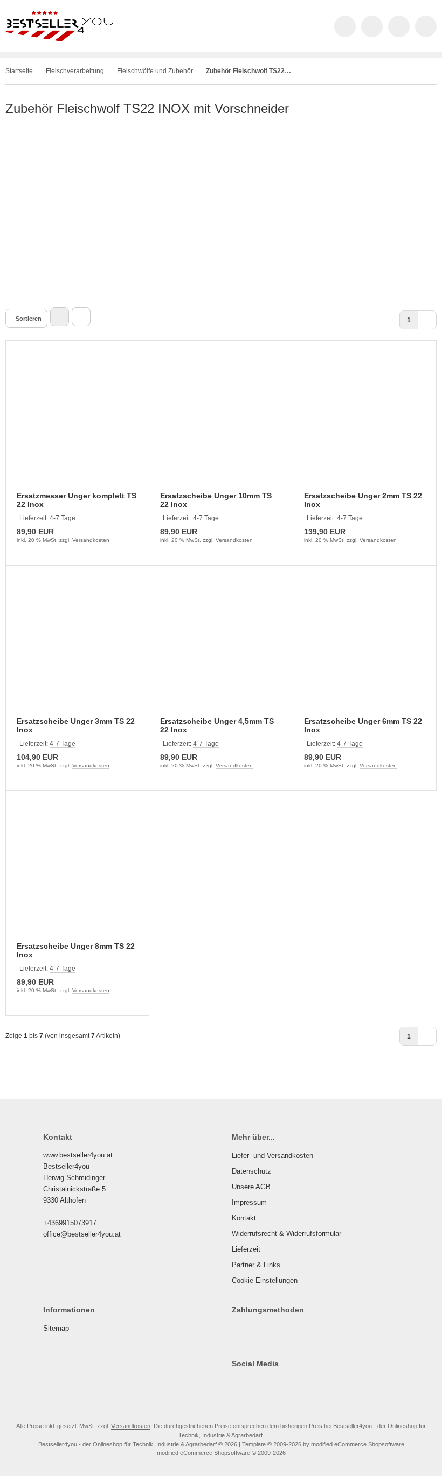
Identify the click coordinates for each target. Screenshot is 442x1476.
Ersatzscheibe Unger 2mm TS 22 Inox (363, 500)
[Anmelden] (372, 26)
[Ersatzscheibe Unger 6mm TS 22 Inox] (364, 647)
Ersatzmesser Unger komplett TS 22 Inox (76, 500)
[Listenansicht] (81, 316)
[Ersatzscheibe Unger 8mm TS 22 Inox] (77, 873)
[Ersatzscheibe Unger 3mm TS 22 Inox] (77, 647)
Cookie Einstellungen (265, 1280)
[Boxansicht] (59, 316)
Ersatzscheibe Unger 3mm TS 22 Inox (76, 725)
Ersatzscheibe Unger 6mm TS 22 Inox (363, 725)
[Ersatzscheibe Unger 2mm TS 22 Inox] (364, 422)
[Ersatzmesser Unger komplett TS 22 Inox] (77, 422)
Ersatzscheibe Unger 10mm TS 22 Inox (216, 500)
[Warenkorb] (399, 26)
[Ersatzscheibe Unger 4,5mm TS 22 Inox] (220, 647)
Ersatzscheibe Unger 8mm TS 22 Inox (76, 950)
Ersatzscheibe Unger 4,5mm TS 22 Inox (217, 725)
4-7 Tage (62, 518)
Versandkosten (90, 540)
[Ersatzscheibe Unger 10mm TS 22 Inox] (220, 422)
